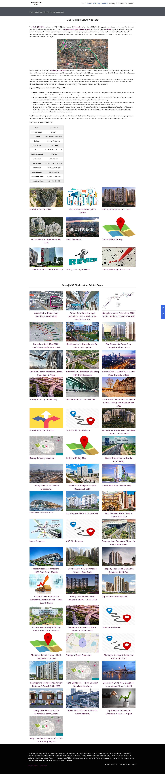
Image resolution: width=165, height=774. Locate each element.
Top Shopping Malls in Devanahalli (82, 513)
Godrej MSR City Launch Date (116, 269)
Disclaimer (43, 765)
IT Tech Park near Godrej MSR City (46, 269)
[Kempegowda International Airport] (46, 501)
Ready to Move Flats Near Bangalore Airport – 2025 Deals (82, 598)
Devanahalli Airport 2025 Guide (80, 399)
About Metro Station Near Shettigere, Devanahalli (46, 314)
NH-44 (108, 29)
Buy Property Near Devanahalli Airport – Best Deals (82, 570)
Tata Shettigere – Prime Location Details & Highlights (82, 684)
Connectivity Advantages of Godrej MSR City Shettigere (82, 373)
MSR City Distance (74, 541)
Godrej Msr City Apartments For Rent (46, 241)
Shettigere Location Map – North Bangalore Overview (46, 656)
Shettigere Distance (111, 627)
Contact (131, 3)
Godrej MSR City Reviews (78, 269)
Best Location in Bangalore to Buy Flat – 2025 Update (82, 345)
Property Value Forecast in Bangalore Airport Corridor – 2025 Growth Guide (46, 599)
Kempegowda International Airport (77, 29)
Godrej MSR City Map (112, 239)
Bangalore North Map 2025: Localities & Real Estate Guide (46, 345)
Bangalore (78, 27)
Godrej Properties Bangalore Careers (82, 211)
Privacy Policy (33, 765)
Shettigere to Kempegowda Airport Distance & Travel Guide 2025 (46, 684)
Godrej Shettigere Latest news (116, 209)
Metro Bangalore (37, 541)
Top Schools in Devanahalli (114, 596)
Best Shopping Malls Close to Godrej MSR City (119, 515)
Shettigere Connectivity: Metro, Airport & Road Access (82, 629)
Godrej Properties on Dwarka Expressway (118, 459)
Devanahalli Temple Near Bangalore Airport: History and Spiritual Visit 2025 (118, 402)
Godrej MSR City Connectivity (43, 399)
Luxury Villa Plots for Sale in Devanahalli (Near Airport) (46, 712)
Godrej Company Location (42, 458)
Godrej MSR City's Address (97, 3)
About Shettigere (74, 239)
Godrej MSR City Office (41, 209)
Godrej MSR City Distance (78, 430)
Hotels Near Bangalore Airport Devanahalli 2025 (82, 487)
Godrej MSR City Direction (42, 430)
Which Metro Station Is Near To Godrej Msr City (82, 712)
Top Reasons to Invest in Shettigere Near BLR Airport (119, 712)
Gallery (112, 3)
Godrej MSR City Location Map (116, 486)
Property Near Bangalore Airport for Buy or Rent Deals (118, 542)
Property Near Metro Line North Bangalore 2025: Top (119, 570)
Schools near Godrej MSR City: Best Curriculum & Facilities (46, 629)
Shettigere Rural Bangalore (78, 655)
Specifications (121, 3)
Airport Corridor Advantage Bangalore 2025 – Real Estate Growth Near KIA (82, 316)
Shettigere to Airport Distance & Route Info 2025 (119, 656)
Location (38, 12)
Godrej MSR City (39, 27)
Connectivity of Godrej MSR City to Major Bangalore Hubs (118, 373)
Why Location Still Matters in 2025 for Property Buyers (46, 740)
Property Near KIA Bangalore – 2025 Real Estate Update (46, 570)
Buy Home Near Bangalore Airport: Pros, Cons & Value (46, 373)
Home (83, 3)
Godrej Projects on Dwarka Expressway (46, 487)
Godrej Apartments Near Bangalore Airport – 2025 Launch (118, 432)
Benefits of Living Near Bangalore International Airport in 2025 (119, 684)
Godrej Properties (58, 70)
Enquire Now (163, 311)
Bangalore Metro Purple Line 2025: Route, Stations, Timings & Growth (118, 314)
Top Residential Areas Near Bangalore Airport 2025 (119, 345)
